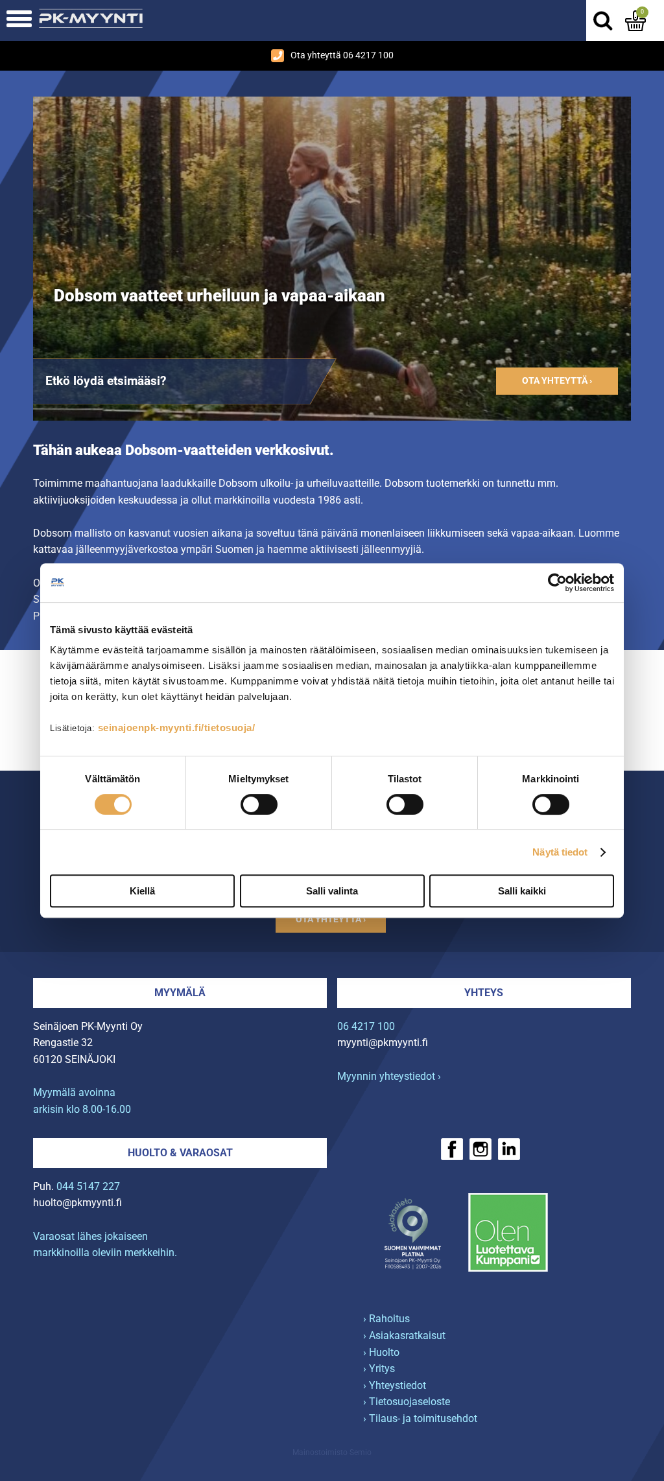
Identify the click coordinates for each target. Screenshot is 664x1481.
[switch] (259, 804)
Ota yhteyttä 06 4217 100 (342, 55)
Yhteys (483, 992)
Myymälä (180, 992)
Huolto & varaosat (180, 1153)
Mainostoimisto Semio (332, 1452)
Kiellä (142, 890)
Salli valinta (332, 890)
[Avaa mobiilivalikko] (19, 20)
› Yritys (379, 1368)
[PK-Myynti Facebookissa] (452, 1149)
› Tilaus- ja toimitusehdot (420, 1418)
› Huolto (381, 1352)
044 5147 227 (88, 1186)
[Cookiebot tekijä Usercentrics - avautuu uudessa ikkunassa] (557, 582)
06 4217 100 (366, 1026)
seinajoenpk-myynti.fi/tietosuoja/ (176, 727)
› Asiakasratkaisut (404, 1335)
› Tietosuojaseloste (406, 1401)
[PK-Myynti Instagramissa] (480, 1149)
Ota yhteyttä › (557, 380)
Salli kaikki (522, 890)
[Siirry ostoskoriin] (635, 20)
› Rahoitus (386, 1318)
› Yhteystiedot (394, 1385)
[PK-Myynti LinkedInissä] (509, 1149)
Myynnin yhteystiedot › (389, 1076)
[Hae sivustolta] (602, 20)
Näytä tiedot (559, 851)
